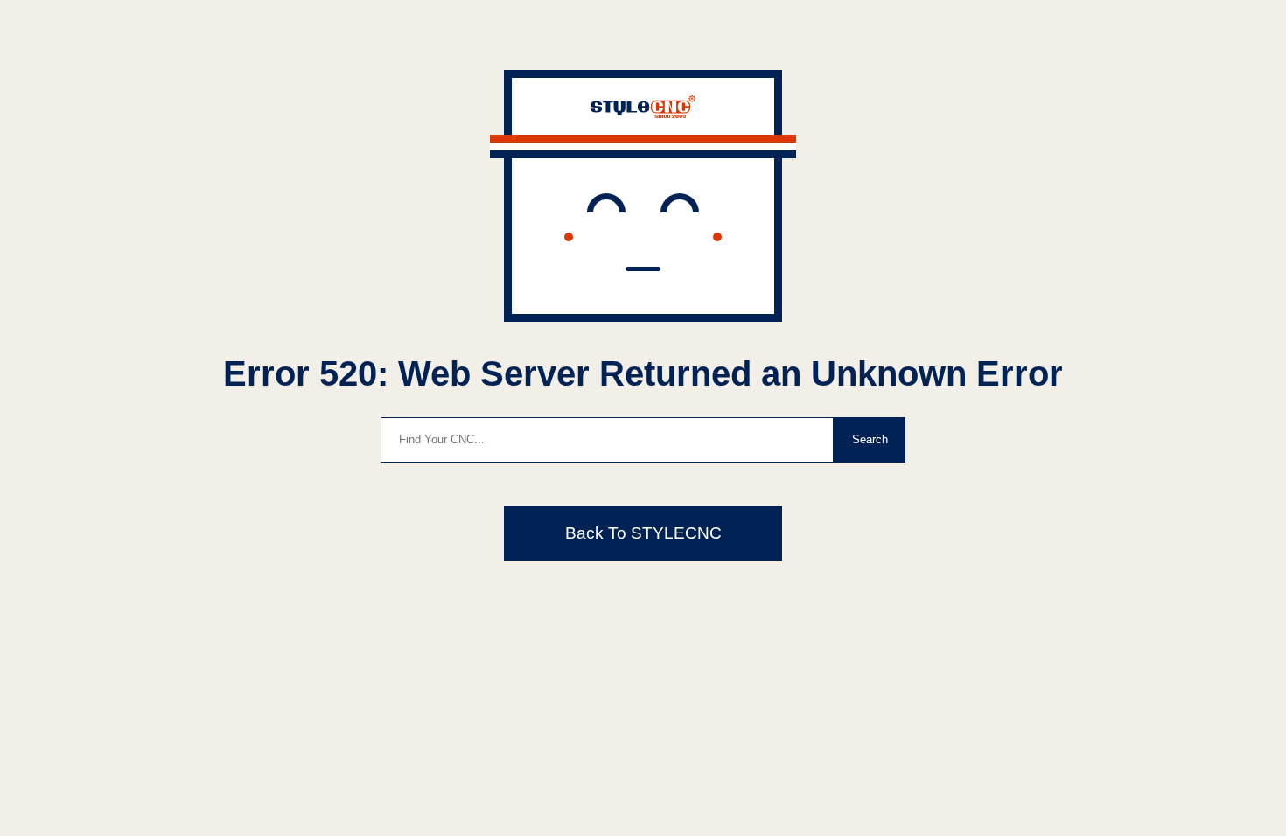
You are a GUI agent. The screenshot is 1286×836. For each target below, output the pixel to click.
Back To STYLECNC (643, 533)
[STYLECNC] (643, 113)
